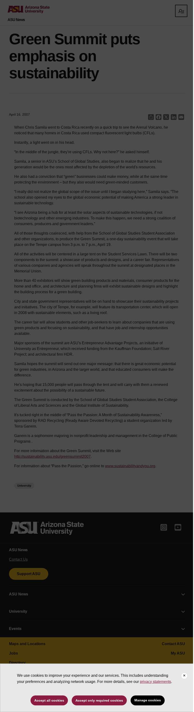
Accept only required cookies (99, 700)
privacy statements (155, 682)
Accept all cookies (49, 700)
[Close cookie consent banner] (184, 676)
